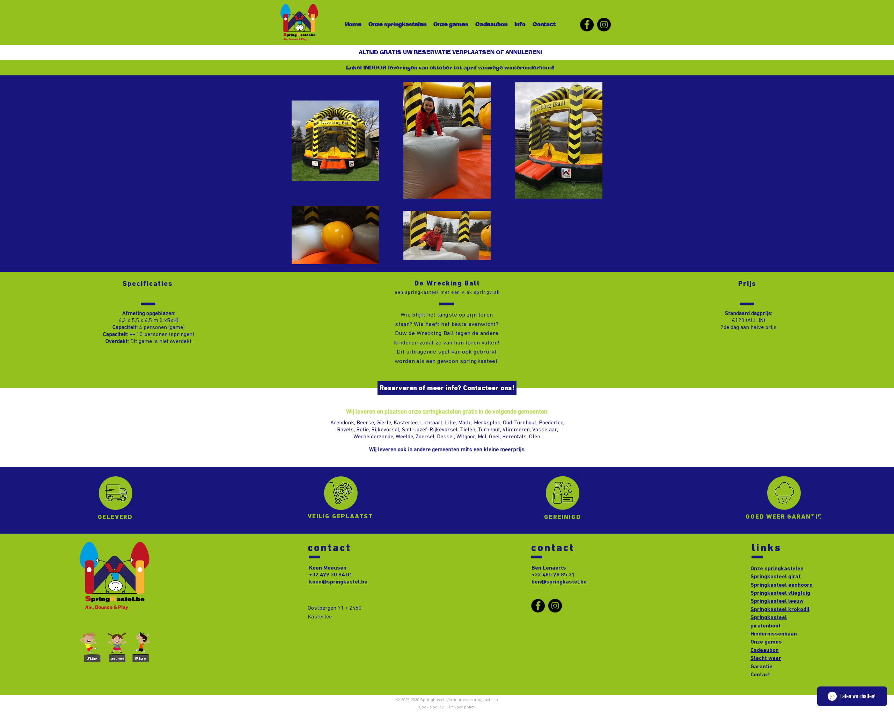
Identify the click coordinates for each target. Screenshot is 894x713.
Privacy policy (462, 707)
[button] (450, 68)
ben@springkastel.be (559, 582)
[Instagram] (604, 24)
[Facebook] (587, 24)
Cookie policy (431, 707)
